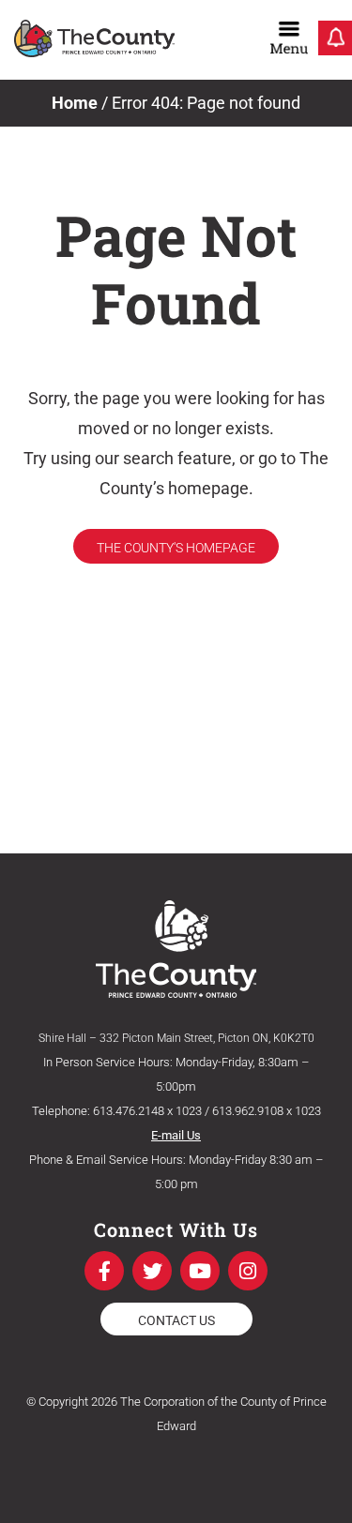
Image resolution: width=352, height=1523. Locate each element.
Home (75, 103)
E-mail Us (176, 1135)
